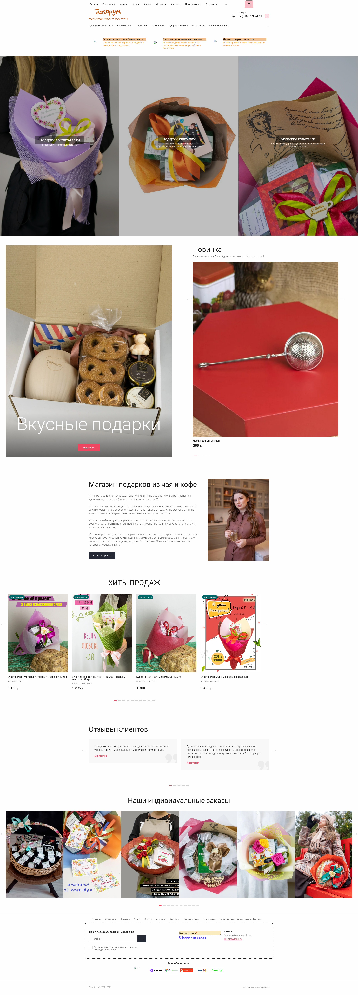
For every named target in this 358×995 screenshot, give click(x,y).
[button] (267, 16)
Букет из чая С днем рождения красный (224, 676)
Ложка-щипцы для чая (206, 440)
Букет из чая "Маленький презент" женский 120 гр (37, 676)
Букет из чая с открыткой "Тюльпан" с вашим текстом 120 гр (98, 678)
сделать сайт (249, 987)
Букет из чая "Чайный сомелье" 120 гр (158, 676)
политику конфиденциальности (115, 948)
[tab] (115, 700)
